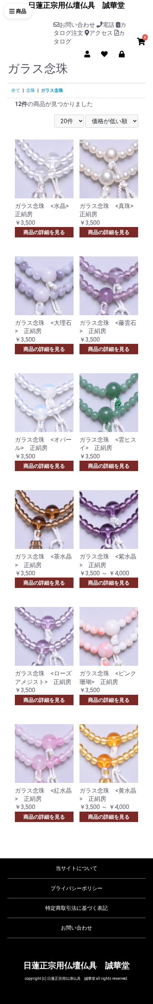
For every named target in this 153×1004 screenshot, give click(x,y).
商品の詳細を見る (44, 232)
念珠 (30, 90)
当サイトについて (76, 868)
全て (15, 90)
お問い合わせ (76, 928)
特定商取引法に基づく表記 (76, 908)
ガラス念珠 (52, 90)
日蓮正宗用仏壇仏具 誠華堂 (76, 5)
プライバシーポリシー (76, 888)
